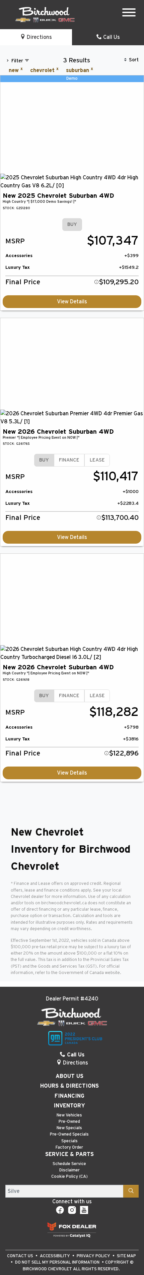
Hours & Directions (69, 1086)
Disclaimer (69, 1170)
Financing (69, 1096)
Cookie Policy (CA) (69, 1176)
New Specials (69, 1128)
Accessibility (55, 1256)
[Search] (131, 1191)
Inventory (69, 1105)
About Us (69, 1076)
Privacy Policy (94, 1256)
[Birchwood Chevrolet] (45, 14)
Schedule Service (69, 1164)
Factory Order (69, 1147)
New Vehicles (69, 1115)
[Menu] (129, 13)
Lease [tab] (97, 460)
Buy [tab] (72, 224)
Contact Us (20, 1256)
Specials (69, 1141)
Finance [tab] (69, 460)
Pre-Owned (69, 1121)
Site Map (126, 1256)
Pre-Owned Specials (69, 1134)
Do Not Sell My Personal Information (57, 1262)
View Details (72, 301)
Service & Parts (69, 1154)
